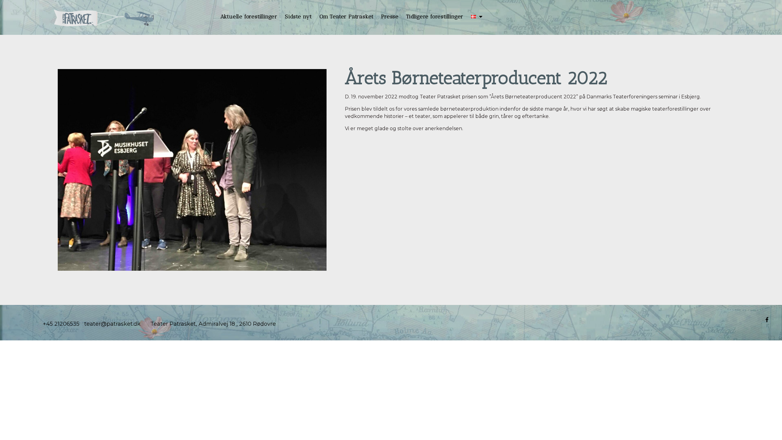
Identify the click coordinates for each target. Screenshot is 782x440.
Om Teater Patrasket (347, 16)
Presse (390, 16)
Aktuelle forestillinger (249, 16)
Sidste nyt (298, 16)
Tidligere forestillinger (434, 16)
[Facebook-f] (767, 319)
